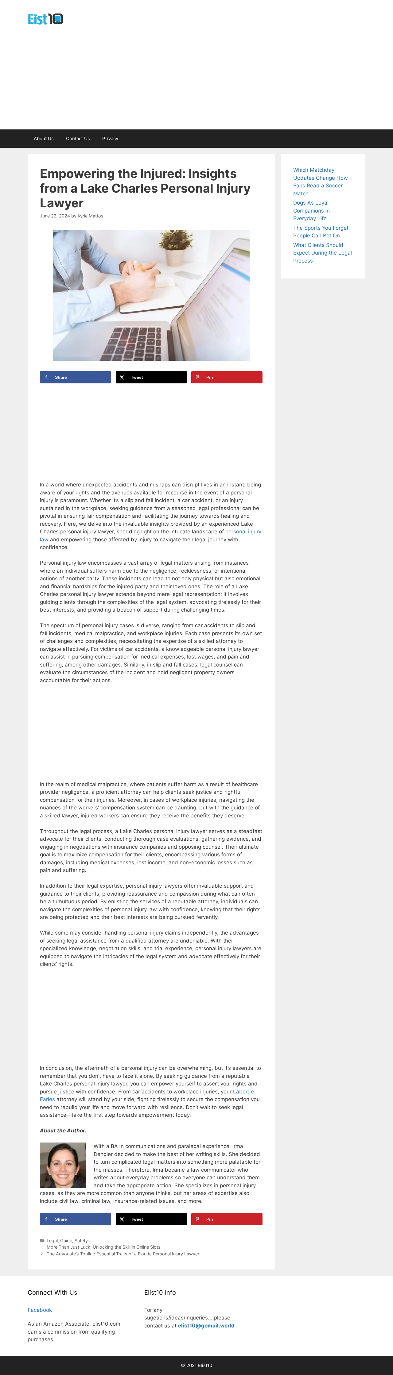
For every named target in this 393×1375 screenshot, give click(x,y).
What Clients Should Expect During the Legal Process (322, 253)
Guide (66, 1240)
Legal (52, 1240)
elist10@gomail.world (206, 1326)
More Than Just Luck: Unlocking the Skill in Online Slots (104, 1247)
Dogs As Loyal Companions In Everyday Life (311, 210)
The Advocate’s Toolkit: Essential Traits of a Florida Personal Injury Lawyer (123, 1253)
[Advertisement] (196, 83)
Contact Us (78, 138)
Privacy (110, 138)
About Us (44, 138)
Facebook (40, 1310)
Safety (81, 1240)
